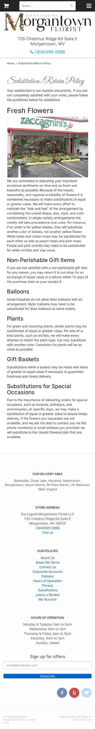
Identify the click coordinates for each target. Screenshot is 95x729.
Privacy (47, 585)
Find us (47, 532)
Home (10, 63)
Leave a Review (47, 595)
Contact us (47, 567)
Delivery (48, 576)
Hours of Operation (47, 581)
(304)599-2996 (49, 51)
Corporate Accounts (48, 571)
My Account (47, 599)
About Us (47, 558)
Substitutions (47, 590)
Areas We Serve (47, 562)
